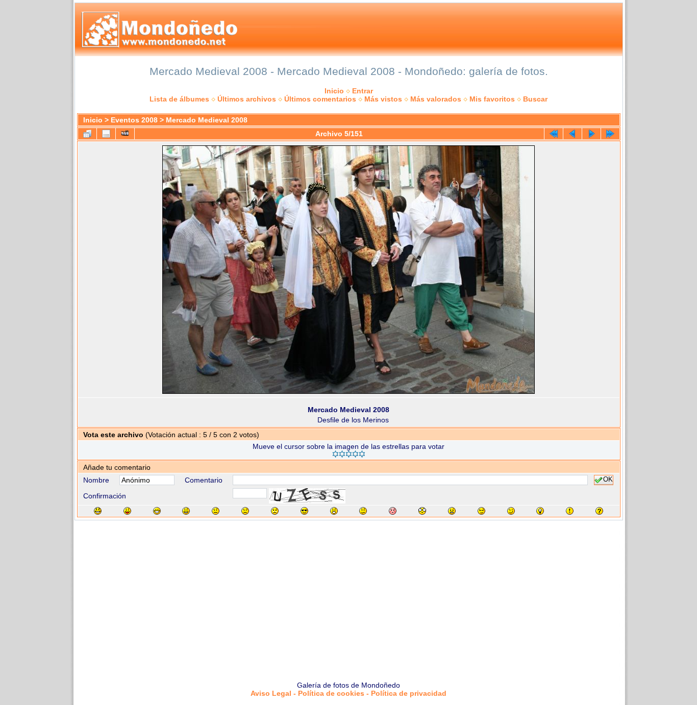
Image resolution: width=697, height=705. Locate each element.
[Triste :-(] (245, 511)
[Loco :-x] (452, 511)
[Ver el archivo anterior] (572, 133)
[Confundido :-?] (363, 511)
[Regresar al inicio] (553, 133)
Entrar (362, 91)
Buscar (535, 99)
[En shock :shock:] (422, 511)
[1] (335, 454)
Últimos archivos (246, 99)
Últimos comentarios (320, 99)
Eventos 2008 (134, 120)
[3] (348, 454)
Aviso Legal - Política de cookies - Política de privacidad (348, 693)
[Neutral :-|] (215, 511)
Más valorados (435, 99)
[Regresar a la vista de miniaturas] (87, 133)
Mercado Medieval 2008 (206, 120)
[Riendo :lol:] (98, 511)
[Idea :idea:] (540, 511)
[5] (362, 454)
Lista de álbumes (179, 99)
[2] (342, 454)
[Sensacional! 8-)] (304, 511)
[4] (355, 454)
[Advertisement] (348, 596)
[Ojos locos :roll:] (481, 511)
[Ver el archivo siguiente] (591, 133)
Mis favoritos (492, 99)
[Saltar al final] (610, 133)
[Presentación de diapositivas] (125, 133)
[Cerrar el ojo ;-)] (511, 511)
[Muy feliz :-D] (157, 511)
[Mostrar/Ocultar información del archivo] (106, 133)
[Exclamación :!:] (570, 511)
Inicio (334, 91)
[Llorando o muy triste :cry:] (275, 511)
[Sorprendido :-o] (334, 511)
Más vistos (383, 99)
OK (608, 480)
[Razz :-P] (127, 511)
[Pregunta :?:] (599, 511)
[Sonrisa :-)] (186, 511)
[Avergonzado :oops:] (392, 511)
